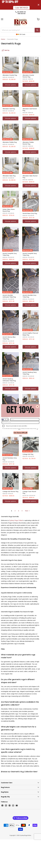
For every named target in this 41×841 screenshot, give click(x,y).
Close (20, 435)
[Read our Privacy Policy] (37, 429)
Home (3, 39)
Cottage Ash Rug (28, 454)
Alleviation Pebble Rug (10, 142)
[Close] (37, 406)
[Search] (37, 30)
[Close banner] (38, 4)
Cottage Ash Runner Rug (10, 491)
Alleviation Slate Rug (9, 176)
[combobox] (5, 419)
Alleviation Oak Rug (9, 108)
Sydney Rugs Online (16, 520)
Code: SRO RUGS (21, 8)
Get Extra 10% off (20, 433)
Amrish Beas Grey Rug (30, 213)
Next (27, 511)
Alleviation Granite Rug (10, 75)
